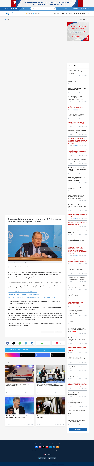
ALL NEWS (57, 13)
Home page (82, 19)
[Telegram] (13, 8)
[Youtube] (11, 8)
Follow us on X (57, 355)
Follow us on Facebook (43, 355)
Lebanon (58, 332)
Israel (51, 332)
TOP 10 (60, 443)
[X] (9, 8)
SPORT (84, 13)
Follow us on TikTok (27, 355)
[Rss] (16, 8)
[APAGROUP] (47, 454)
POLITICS (64, 13)
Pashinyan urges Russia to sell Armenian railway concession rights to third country (32, 297)
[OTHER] (87, 13)
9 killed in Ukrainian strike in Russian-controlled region (24, 294)
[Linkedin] (15, 8)
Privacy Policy (61, 464)
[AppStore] (52, 458)
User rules (54, 464)
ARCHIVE (51, 443)
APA (20, 278)
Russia (44, 332)
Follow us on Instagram (13, 355)
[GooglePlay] (42, 458)
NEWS (70, 13)
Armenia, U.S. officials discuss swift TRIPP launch (23, 292)
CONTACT (42, 443)
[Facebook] (5, 8)
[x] (43, 447)
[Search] (54, 8)
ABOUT (34, 443)
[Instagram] (7, 8)
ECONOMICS (77, 13)
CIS (88, 19)
